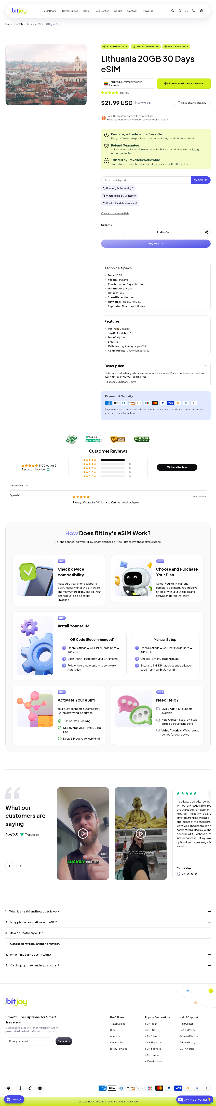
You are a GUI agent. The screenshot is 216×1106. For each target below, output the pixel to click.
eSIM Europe (152, 1055)
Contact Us (116, 1042)
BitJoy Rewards (118, 1048)
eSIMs (20, 24)
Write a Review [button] (177, 467)
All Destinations (153, 1061)
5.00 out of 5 (47, 465)
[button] (172, 11)
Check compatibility (138, 350)
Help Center (186, 1023)
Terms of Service (189, 1036)
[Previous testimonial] (9, 866)
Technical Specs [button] (118, 268)
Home (8, 24)
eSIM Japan (151, 1023)
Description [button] (114, 366)
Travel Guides (117, 1023)
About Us (115, 1036)
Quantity (106, 224)
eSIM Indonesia (153, 1048)
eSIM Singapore (153, 1042)
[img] (81, 497)
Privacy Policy (187, 1042)
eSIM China (151, 1036)
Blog (113, 1029)
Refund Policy (187, 1029)
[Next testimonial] (20, 866)
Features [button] (112, 321)
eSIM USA (150, 1029)
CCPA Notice (187, 1048)
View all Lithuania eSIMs (115, 213)
